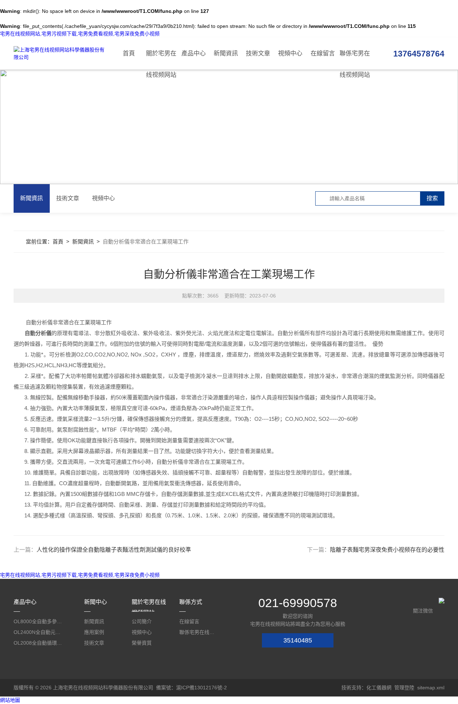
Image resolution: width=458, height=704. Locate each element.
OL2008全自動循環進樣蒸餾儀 (38, 643)
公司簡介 (142, 621)
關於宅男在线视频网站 (161, 60)
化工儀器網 (378, 687)
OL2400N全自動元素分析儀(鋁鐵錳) (38, 632)
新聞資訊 (226, 53)
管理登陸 (404, 687)
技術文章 (258, 53)
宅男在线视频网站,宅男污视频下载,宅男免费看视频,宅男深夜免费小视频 (80, 33)
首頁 (129, 53)
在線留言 (323, 53)
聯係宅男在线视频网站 (355, 60)
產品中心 (193, 53)
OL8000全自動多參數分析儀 (38, 621)
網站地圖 (10, 700)
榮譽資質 (142, 643)
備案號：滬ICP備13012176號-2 (191, 687)
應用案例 (94, 632)
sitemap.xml (430, 687)
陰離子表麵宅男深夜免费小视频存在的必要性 (387, 550)
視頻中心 (290, 53)
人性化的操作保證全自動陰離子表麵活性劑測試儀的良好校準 (113, 550)
